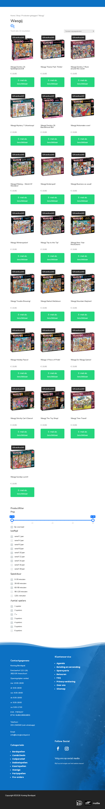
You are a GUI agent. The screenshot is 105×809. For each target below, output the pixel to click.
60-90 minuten (20, 587)
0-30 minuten (19, 579)
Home (12, 16)
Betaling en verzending (68, 667)
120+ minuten (20, 596)
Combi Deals (18, 755)
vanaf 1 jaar (19, 536)
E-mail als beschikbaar (22, 82)
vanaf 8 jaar (19, 548)
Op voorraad (19, 527)
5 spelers (18, 626)
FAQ (59, 678)
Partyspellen (19, 773)
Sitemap (61, 689)
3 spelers (18, 618)
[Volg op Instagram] (67, 748)
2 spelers (18, 610)
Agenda (61, 663)
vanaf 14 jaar (19, 561)
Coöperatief (18, 759)
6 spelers (18, 630)
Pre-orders (18, 777)
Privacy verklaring (66, 681)
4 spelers (18, 622)
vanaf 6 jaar (19, 544)
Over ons (61, 685)
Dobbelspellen (19, 762)
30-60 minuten (20, 583)
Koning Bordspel (28, 795)
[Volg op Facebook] (58, 748)
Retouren (61, 674)
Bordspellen (18, 751)
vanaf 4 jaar (19, 540)
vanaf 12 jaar (19, 556)
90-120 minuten (20, 591)
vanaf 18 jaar (19, 569)
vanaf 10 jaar (19, 552)
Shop (18, 16)
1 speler (17, 606)
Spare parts (63, 670)
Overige (16, 770)
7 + (15, 614)
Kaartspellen (19, 766)
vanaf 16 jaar (19, 565)
